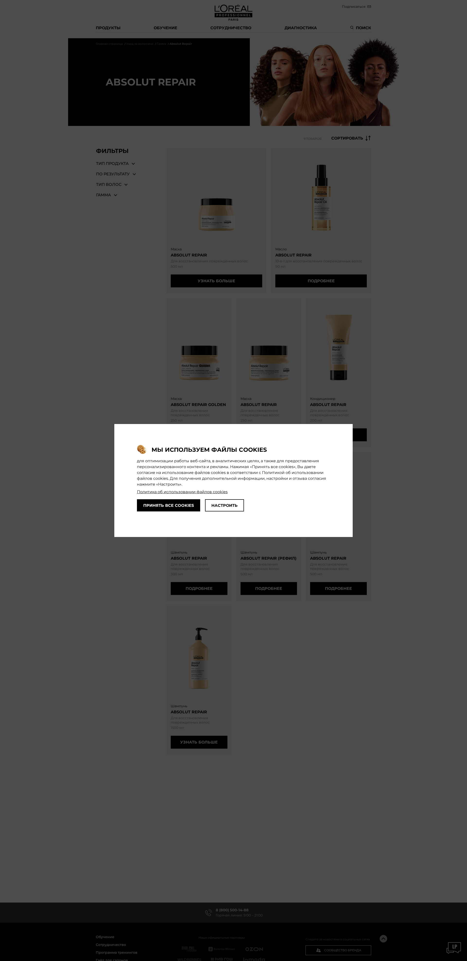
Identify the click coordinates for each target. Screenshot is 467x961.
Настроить (224, 505)
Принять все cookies (168, 505)
